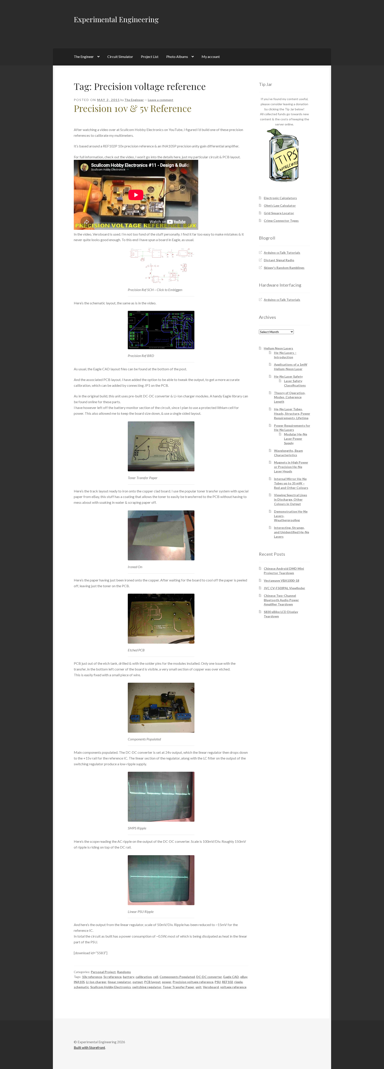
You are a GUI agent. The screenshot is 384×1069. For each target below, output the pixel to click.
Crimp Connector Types (281, 220)
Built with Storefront (89, 1047)
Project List (149, 56)
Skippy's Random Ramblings (284, 268)
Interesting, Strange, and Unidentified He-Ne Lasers (291, 532)
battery (128, 977)
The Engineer (84, 56)
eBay (243, 977)
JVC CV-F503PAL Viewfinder (284, 588)
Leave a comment (160, 100)
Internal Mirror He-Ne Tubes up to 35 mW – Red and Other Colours (291, 483)
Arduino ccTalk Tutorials (282, 252)
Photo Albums (177, 56)
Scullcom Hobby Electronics (110, 987)
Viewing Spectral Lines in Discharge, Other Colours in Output (290, 499)
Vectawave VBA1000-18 (281, 580)
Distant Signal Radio (279, 260)
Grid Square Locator (279, 213)
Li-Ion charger (96, 982)
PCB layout (152, 982)
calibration (144, 977)
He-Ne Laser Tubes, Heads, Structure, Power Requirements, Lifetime (292, 413)
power (166, 982)
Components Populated (177, 977)
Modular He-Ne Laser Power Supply (295, 438)
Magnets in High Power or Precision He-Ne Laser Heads (291, 466)
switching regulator (146, 987)
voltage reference (233, 987)
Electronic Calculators (280, 198)
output (137, 982)
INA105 (79, 982)
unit (199, 987)
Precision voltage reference (193, 982)
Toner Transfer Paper (178, 987)
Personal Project (103, 972)
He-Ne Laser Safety (288, 376)
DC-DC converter (209, 977)
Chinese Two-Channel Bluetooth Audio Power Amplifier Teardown (281, 600)
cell (155, 977)
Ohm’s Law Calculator (280, 205)
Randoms (124, 972)
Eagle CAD (231, 977)
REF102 (227, 982)
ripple (238, 982)
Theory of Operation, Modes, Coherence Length (289, 397)
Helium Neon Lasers (278, 348)
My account (211, 56)
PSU (218, 982)
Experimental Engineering (116, 19)
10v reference (92, 977)
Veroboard (211, 987)
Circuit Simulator (120, 56)
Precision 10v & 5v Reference (133, 108)
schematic (81, 987)
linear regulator (119, 982)
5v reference (112, 977)
